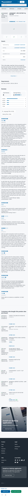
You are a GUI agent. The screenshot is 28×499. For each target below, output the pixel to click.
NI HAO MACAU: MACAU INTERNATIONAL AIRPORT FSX (16, 349)
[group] (14, 28)
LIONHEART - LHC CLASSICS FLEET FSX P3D (17, 327)
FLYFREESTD (11, 317)
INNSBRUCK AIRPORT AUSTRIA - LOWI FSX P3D (17, 382)
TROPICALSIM (11, 394)
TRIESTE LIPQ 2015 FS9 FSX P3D (16, 392)
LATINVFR (11, 372)
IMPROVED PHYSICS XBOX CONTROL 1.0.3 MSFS (17, 338)
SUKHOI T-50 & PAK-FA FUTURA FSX (17, 315)
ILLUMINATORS (12, 340)
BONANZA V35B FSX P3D (14, 359)
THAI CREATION (12, 351)
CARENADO (11, 361)
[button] (22, 21)
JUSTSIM (10, 384)
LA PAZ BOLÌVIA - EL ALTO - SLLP (16, 370)
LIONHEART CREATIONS (13, 15)
